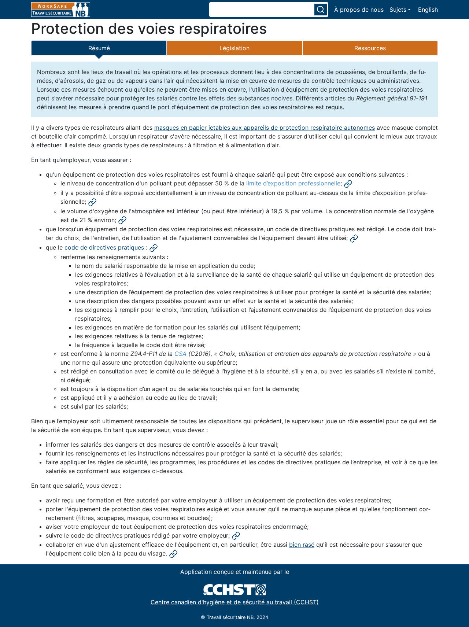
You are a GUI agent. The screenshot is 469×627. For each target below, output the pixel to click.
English (428, 9)
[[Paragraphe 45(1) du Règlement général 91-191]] (354, 238)
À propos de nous (359, 9)
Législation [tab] (234, 48)
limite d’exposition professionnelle (293, 183)
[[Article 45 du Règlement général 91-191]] (153, 247)
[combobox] (261, 9)
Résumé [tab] (99, 48)
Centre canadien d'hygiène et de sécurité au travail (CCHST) (235, 602)
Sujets (397, 9)
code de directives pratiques (104, 247)
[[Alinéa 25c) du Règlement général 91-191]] (122, 220)
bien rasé (301, 544)
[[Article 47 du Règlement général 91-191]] (173, 553)
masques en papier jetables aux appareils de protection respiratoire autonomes (264, 127)
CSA (180, 353)
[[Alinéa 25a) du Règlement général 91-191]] (348, 183)
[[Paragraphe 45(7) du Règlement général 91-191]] (236, 536)
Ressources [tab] (370, 48)
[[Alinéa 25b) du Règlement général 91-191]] (92, 202)
